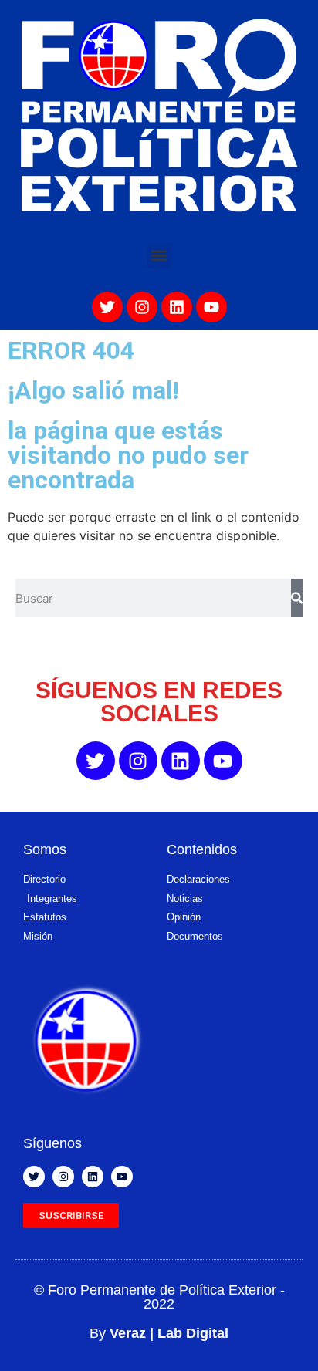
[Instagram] (142, 307)
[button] (159, 255)
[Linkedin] (176, 307)
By (159, 1333)
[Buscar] (297, 598)
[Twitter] (107, 307)
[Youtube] (211, 307)
